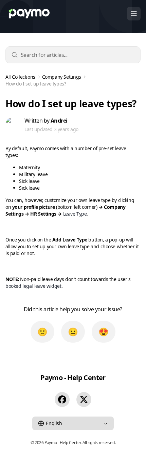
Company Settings (61, 77)
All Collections (20, 77)
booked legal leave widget (33, 286)
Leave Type (75, 213)
